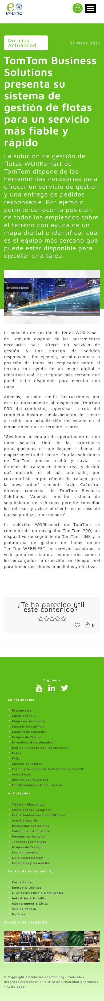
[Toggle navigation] (90, 8)
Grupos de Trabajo (27, 737)
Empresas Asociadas (28, 721)
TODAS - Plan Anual (28, 804)
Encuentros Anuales (28, 836)
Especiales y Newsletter (31, 863)
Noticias (18, 914)
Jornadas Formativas (29, 841)
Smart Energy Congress (31, 809)
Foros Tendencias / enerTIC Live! (39, 815)
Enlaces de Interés (27, 763)
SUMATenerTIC (24, 715)
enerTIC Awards (25, 820)
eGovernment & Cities (30, 903)
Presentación (23, 710)
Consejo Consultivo (28, 726)
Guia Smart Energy (27, 857)
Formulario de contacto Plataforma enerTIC (48, 769)
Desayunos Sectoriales (30, 825)
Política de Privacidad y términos (70, 981)
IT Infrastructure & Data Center (38, 892)
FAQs (16, 758)
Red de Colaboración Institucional (40, 747)
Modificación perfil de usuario (37, 785)
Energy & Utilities (26, 887)
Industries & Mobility (29, 898)
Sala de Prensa (24, 908)
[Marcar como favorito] (77, 625)
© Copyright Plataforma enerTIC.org (34, 977)
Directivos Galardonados (32, 742)
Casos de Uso (23, 882)
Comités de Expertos (29, 731)
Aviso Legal (21, 774)
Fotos (16, 753)
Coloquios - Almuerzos (31, 831)
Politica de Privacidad (30, 779)
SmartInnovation (26, 852)
